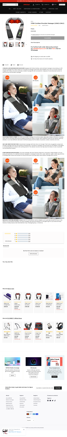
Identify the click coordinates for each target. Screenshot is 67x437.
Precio (32, 29)
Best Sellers (17, 8)
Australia (35, 403)
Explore (12, 375)
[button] (34, 25)
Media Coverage (10, 399)
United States (36, 398)
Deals (44, 8)
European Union (37, 401)
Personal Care (53, 8)
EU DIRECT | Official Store (14, 318)
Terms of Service (10, 407)
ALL (10, 8)
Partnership (22, 401)
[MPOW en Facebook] (48, 400)
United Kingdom (37, 399)
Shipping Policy (9, 405)
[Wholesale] (33, 361)
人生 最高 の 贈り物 (10, 408)
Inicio (32, 21)
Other (41, 12)
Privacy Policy (9, 401)
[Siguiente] (25, 44)
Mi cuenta (22, 407)
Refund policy (9, 403)
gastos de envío (35, 34)
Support (48, 12)
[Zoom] (14, 29)
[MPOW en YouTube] (50, 400)
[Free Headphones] (54, 361)
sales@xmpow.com (39, 48)
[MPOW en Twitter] (52, 400)
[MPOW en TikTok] (55, 400)
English (62, 4)
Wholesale (22, 405)
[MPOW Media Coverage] (12, 361)
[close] (24, 429)
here (53, 48)
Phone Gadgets (21, 12)
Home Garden (32, 12)
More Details (33, 376)
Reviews (21, 403)
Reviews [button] (6, 245)
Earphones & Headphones (32, 8)
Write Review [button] (8, 241)
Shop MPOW (22, 398)
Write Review (33, 253)
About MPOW (9, 398)
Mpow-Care (10, 288)
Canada (35, 405)
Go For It (54, 376)
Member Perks (23, 399)
